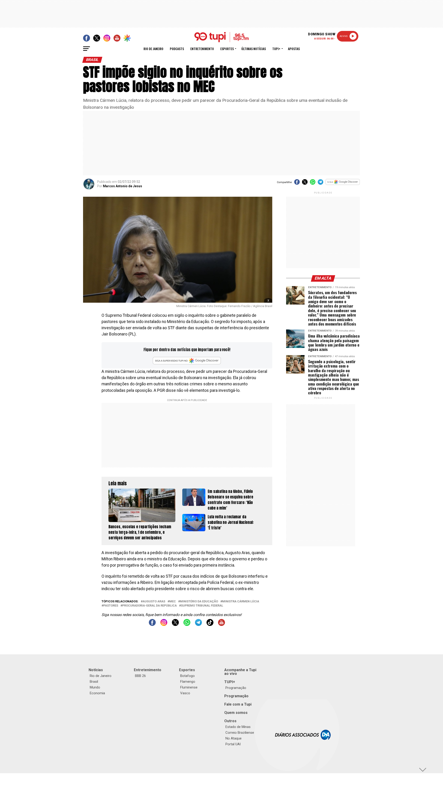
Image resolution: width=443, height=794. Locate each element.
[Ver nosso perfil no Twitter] (175, 624)
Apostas (294, 48)
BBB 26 (140, 676)
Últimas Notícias (253, 48)
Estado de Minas (238, 727)
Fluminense (189, 687)
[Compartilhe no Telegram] (320, 183)
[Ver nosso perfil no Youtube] (221, 624)
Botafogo (187, 676)
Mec (172, 601)
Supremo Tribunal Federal (202, 605)
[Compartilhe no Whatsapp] (312, 183)
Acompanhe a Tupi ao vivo (240, 672)
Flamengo (187, 681)
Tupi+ (276, 48)
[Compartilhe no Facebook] (297, 183)
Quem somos (236, 712)
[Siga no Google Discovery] (343, 184)
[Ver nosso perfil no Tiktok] (210, 624)
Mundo (95, 687)
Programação (235, 688)
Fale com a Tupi (237, 704)
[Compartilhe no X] (305, 183)
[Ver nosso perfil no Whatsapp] (186, 624)
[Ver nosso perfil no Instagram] (163, 624)
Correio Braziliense (239, 733)
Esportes (227, 48)
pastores (110, 605)
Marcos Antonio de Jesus (122, 186)
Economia (97, 693)
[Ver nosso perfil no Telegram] (198, 624)
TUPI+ (229, 682)
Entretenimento (202, 48)
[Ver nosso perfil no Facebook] (152, 624)
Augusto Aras (154, 601)
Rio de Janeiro (153, 48)
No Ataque (233, 738)
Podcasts (177, 48)
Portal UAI (233, 744)
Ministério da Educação (199, 601)
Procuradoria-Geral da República (149, 605)
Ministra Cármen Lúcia (240, 601)
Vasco (185, 693)
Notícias (96, 670)
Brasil (94, 681)
